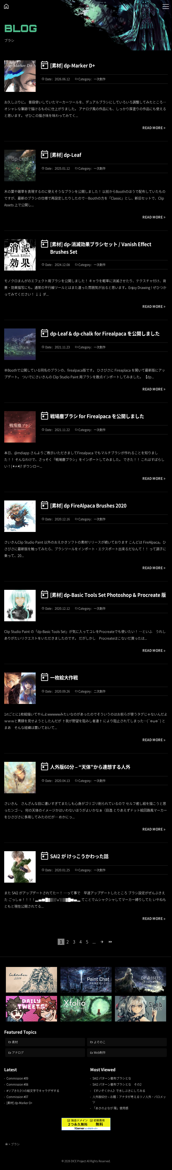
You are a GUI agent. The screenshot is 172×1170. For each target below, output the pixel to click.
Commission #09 (17, 1078)
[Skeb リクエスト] (140, 1008)
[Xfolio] (86, 1008)
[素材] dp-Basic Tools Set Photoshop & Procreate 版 (108, 594)
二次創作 (100, 691)
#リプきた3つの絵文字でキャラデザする (33, 1090)
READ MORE (152, 127)
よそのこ (100, 1042)
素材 (15, 1042)
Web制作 (100, 1052)
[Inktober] (31, 980)
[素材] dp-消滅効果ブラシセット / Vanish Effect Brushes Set (100, 248)
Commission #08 (17, 1084)
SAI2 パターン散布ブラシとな (112, 1078)
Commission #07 (17, 1096)
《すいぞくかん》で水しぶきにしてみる (119, 1090)
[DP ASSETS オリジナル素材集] (140, 980)
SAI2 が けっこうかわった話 (79, 856)
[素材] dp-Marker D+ (72, 65)
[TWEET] (31, 1008)
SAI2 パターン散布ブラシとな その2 (117, 1084)
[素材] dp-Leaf (65, 154)
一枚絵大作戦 (64, 677)
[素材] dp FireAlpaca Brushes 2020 (88, 505)
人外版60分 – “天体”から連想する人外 (90, 766)
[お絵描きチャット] (86, 980)
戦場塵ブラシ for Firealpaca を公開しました (97, 416)
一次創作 (100, 79)
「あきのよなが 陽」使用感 (110, 1108)
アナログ (18, 1052)
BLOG (20, 28)
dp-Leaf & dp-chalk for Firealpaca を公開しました (105, 333)
